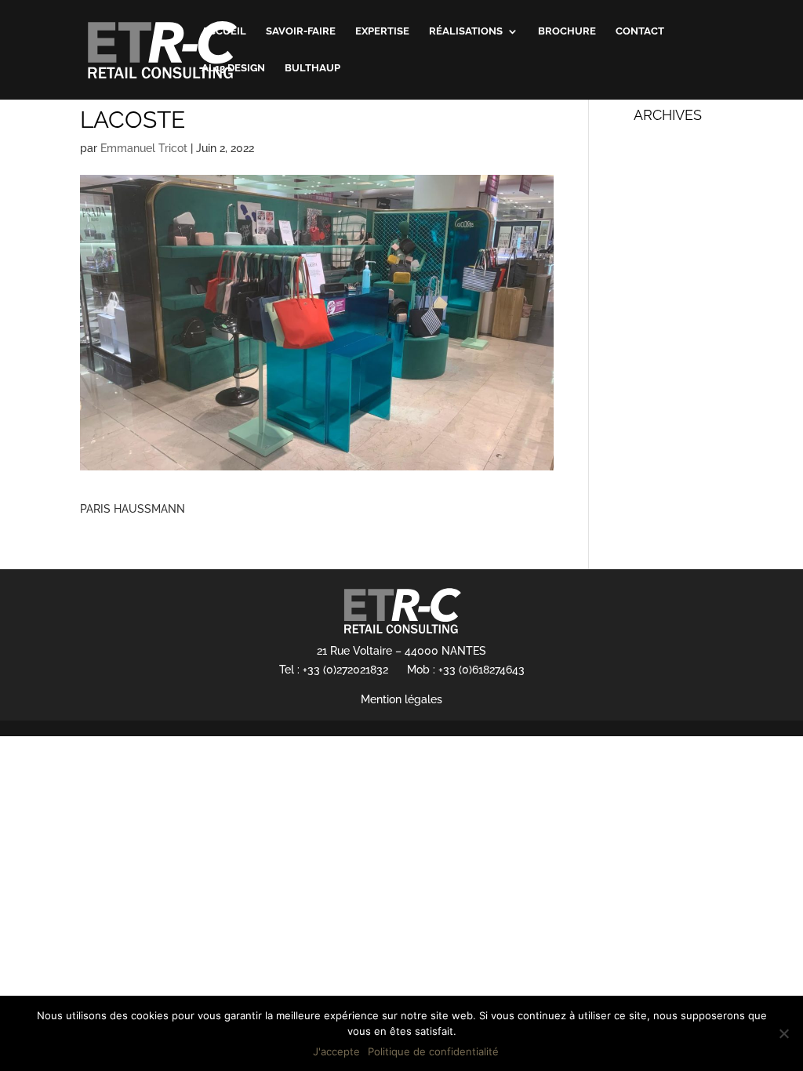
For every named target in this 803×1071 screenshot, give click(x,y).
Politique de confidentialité (433, 1051)
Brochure (567, 31)
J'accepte (336, 1051)
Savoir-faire (301, 31)
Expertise (382, 31)
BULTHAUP (312, 68)
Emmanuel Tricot (143, 148)
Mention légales (401, 699)
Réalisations (466, 31)
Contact (640, 31)
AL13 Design (233, 68)
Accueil (224, 31)
